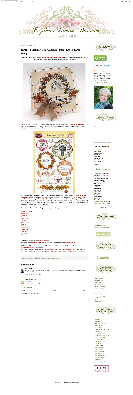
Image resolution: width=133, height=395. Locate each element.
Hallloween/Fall (32, 258)
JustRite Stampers (100, 286)
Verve (96, 299)
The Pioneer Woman (100, 355)
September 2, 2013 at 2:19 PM (33, 274)
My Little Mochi (99, 341)
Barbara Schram (31, 257)
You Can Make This (100, 361)
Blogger (77, 382)
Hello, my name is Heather (102, 329)
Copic (26, 258)
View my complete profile (100, 82)
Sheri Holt (96, 203)
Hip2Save (97, 331)
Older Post (84, 290)
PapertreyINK (98, 290)
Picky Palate (98, 343)
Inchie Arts (98, 282)
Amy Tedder (97, 178)
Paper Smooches (99, 288)
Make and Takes (99, 339)
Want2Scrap (98, 301)
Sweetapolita (98, 349)
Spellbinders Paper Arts (101, 292)
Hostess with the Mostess (102, 335)
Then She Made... (100, 357)
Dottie (26, 268)
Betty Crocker (98, 325)
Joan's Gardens (99, 284)
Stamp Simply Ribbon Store (53, 258)
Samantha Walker (98, 201)
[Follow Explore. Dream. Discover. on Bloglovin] (102, 66)
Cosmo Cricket (99, 280)
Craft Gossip (98, 327)
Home (54, 290)
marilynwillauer (29, 279)
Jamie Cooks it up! (100, 337)
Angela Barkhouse (99, 180)
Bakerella (97, 321)
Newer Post (24, 290)
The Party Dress (99, 353)
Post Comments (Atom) (34, 293)
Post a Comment (27, 287)
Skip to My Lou (99, 347)
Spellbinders (44, 258)
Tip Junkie (98, 359)
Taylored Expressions (101, 294)
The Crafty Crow (99, 351)
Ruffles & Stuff (99, 345)
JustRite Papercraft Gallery (101, 227)
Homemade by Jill (100, 333)
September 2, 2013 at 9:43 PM (33, 284)
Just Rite (38, 258)
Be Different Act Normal (101, 323)
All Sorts (97, 319)
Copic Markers (99, 278)
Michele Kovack (98, 200)
